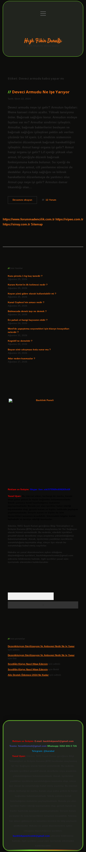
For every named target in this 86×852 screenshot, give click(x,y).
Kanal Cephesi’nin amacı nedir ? (26, 302)
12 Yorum (51, 200)
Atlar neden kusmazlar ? (21, 358)
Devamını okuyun (25, 201)
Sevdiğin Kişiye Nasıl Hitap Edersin (28, 664)
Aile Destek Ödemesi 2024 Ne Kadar (28, 675)
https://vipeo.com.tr (69, 219)
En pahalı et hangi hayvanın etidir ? (27, 320)
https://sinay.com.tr (16, 224)
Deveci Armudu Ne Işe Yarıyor (40, 91)
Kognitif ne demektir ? (20, 341)
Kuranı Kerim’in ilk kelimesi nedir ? (27, 284)
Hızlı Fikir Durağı (43, 40)
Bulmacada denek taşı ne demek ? (27, 311)
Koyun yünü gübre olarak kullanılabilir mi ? (32, 293)
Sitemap (37, 224)
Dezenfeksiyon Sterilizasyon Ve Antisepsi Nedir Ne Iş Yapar (41, 646)
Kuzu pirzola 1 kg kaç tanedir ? (25, 276)
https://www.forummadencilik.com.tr (29, 219)
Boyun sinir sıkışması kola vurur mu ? (29, 349)
